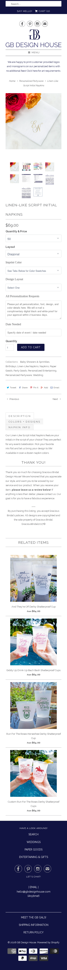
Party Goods (20, 370)
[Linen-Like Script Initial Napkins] (33, 121)
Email (56, 387)
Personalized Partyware (19, 375)
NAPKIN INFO (20, 427)
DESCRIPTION (20, 416)
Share (25, 387)
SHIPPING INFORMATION (33, 924)
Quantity (11, 341)
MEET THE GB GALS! (33, 917)
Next (55, 399)
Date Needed (13, 324)
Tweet (13, 387)
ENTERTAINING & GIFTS (33, 857)
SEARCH (33, 834)
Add (46, 387)
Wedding (38, 375)
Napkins (44, 366)
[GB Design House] (33, 39)
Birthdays (11, 366)
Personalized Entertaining (42, 370)
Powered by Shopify (48, 942)
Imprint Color (14, 262)
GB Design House (26, 942)
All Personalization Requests (22, 296)
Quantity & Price (16, 231)
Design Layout (14, 279)
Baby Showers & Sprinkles (34, 361)
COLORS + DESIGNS (24, 421)
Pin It (35, 387)
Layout (10, 246)
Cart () (44, 11)
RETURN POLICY (33, 932)
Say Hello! (24, 11)
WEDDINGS (34, 842)
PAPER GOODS (33, 849)
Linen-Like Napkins (28, 366)
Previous (14, 399)
